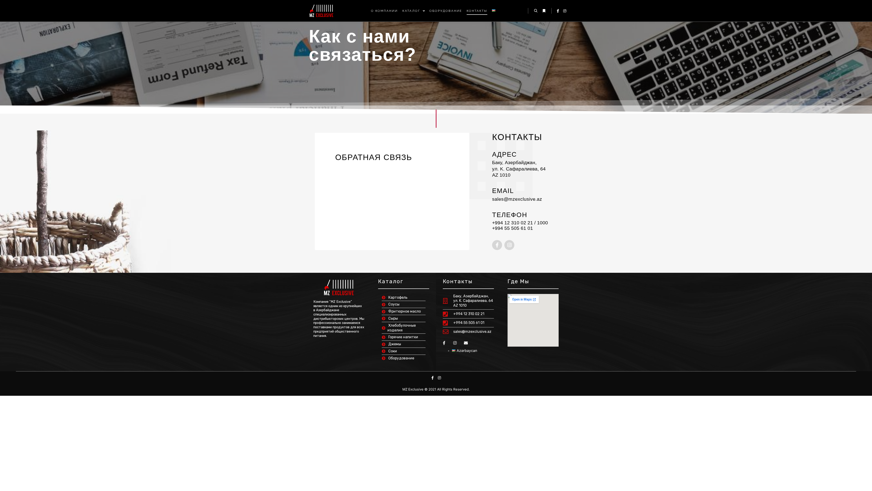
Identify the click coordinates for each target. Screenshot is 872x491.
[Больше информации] (544, 11)
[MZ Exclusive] (321, 11)
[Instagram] (565, 11)
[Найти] (536, 11)
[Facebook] (558, 11)
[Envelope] (466, 343)
